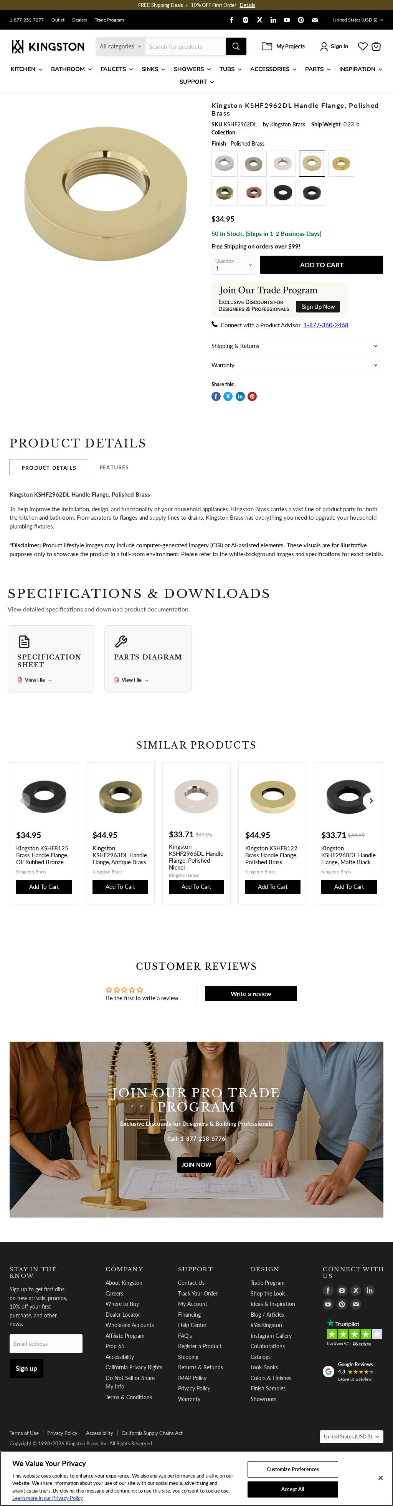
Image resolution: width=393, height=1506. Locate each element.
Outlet (57, 20)
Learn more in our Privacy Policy (47, 1498)
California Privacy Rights (134, 1367)
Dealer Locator (123, 1314)
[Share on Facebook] (216, 396)
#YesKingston (266, 1325)
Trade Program (109, 20)
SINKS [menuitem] (150, 69)
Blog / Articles (267, 1314)
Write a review (251, 993)
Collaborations (268, 1346)
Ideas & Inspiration (273, 1304)
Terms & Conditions (129, 1397)
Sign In (339, 46)
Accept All (292, 1489)
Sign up (26, 1368)
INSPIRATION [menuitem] (357, 69)
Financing (189, 1314)
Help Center (192, 1325)
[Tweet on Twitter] (228, 396)
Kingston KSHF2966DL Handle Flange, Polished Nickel (196, 857)
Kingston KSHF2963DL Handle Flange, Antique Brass (119, 855)
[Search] (236, 46)
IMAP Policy (192, 1378)
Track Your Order (198, 1293)
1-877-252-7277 (27, 20)
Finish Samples (268, 1388)
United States (355, 20)
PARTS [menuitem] (314, 69)
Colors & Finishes (271, 1378)
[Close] (380, 1478)
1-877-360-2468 (326, 324)
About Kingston (124, 1282)
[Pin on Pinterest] (252, 396)
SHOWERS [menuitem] (189, 69)
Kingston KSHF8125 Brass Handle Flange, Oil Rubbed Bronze (42, 855)
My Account (192, 1304)
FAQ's (185, 1335)
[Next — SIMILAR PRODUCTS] (371, 800)
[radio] (224, 164)
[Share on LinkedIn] (240, 396)
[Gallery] (106, 198)
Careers (114, 1293)
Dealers (79, 20)
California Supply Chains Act (152, 1433)
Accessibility (120, 1357)
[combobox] (185, 46)
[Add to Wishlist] (191, 106)
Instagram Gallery (271, 1335)
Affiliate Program (125, 1335)
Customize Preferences (293, 1469)
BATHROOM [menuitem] (68, 69)
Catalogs (261, 1357)
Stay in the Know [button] (33, 1272)
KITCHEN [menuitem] (23, 69)
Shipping (188, 1357)
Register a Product (199, 1346)
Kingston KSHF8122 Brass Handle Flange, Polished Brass (271, 855)
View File (39, 680)
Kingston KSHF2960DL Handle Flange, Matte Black (348, 855)
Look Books (264, 1367)
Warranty (189, 1399)
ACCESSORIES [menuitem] (269, 69)
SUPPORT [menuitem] (193, 82)
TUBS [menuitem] (227, 69)
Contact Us (191, 1282)
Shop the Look (268, 1293)
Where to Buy (122, 1304)
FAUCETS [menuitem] (113, 69)
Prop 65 (115, 1346)
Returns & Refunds (200, 1367)
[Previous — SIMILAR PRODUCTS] (21, 800)
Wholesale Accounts (130, 1325)
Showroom (264, 1399)
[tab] (49, 467)
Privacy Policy (194, 1388)
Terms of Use (24, 1433)
